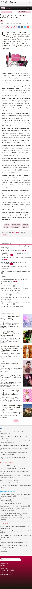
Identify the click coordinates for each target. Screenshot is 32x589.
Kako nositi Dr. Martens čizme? (10, 306)
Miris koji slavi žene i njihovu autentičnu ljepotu (15, 271)
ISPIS (5, 234)
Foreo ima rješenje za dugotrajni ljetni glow (13, 542)
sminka (6, 227)
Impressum (4, 564)
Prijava (2, 8)
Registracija (8, 8)
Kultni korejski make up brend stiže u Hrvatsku (14, 445)
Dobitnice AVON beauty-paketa (10, 466)
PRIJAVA (23, 232)
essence (6, 224)
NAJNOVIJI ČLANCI (5, 12)
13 (2, 20)
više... (16, 420)
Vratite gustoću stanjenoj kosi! (9, 480)
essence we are (16, 224)
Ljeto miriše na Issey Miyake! (9, 503)
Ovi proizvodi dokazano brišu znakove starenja (14, 540)
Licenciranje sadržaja (7, 570)
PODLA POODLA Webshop (24, 11)
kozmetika (25, 227)
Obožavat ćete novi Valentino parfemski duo (14, 506)
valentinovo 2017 (15, 227)
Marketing (4, 568)
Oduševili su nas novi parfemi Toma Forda (13, 468)
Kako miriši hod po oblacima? (9, 483)
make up (25, 224)
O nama (3, 565)
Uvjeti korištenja (5, 572)
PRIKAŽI (17, 232)
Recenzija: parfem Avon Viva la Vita (12, 250)
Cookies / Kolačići (6, 574)
